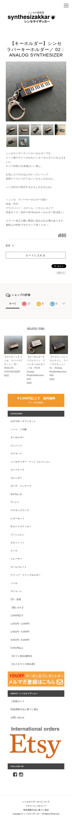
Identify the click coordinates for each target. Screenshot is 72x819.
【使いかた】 (17, 607)
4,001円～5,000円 (20, 640)
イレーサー (16, 558)
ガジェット (16, 591)
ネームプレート (19, 567)
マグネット (16, 453)
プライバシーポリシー (36, 806)
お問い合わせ (17, 717)
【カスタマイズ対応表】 (23, 664)
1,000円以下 (17, 615)
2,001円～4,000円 (20, 631)
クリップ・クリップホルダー (26, 575)
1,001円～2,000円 (20, 623)
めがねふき (16, 494)
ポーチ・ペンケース (21, 486)
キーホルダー (17, 437)
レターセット (17, 518)
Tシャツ (15, 502)
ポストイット (17, 542)
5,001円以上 (17, 648)
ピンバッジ (16, 445)
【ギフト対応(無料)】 (22, 656)
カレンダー (16, 478)
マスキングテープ (20, 510)
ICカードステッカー (21, 526)
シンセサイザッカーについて (36, 802)
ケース (14, 550)
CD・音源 (16, 599)
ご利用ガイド (17, 701)
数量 (8, 245)
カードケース (17, 469)
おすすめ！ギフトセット (23, 421)
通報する (61, 273)
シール (14, 583)
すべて (12, 303)
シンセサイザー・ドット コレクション (30, 461)
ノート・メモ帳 (19, 429)
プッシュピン (17, 534)
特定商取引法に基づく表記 (24, 709)
